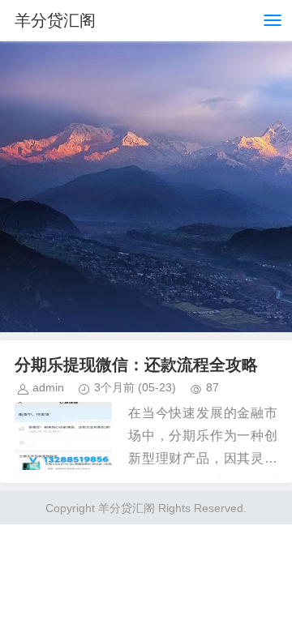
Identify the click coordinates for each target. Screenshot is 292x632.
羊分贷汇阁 (55, 20)
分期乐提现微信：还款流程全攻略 (136, 365)
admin (48, 387)
